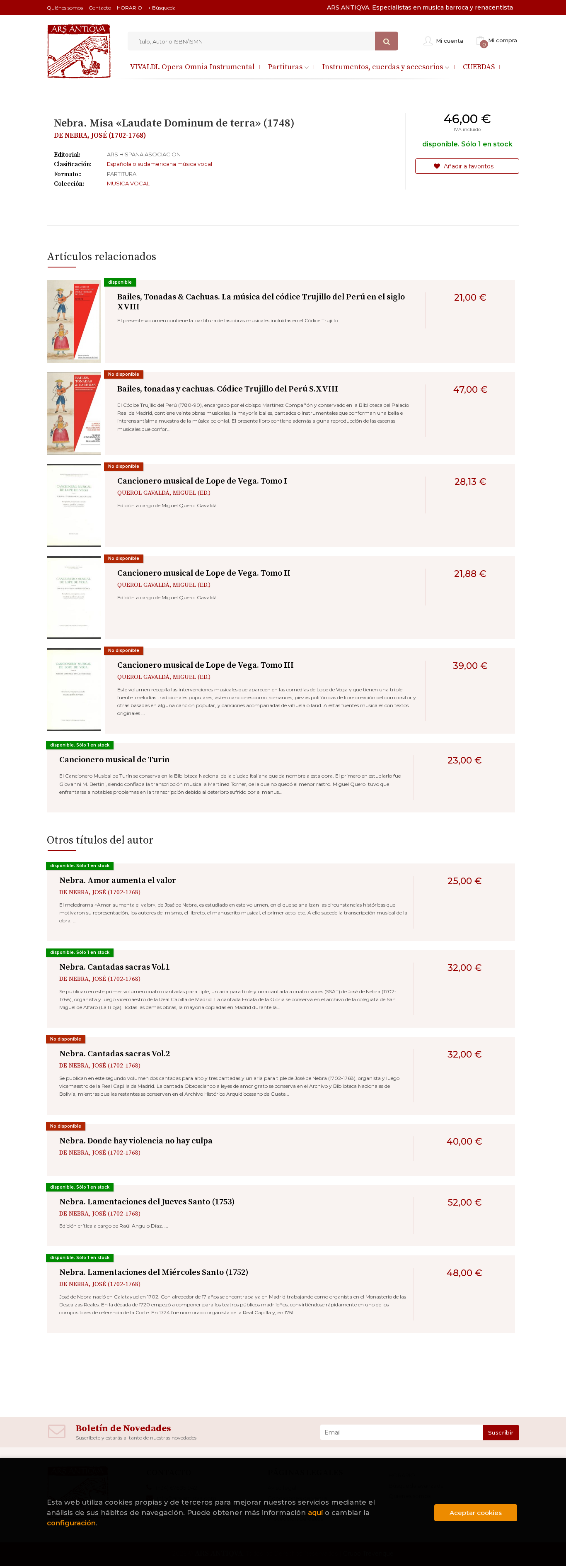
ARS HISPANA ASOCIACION (144, 154)
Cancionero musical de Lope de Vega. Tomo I (202, 481)
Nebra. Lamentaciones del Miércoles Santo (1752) (154, 1272)
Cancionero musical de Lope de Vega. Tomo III (205, 665)
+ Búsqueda (162, 8)
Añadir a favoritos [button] (467, 166)
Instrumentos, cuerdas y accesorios (383, 67)
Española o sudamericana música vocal (159, 163)
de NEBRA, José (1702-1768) (100, 135)
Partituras (286, 67)
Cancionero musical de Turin (114, 760)
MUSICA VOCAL (128, 183)
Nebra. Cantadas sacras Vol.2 (114, 1054)
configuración (71, 1523)
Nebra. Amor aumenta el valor (117, 880)
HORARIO (129, 8)
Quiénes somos (65, 8)
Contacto (100, 8)
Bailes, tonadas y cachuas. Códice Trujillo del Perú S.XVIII (227, 389)
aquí (315, 1512)
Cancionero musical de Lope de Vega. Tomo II (203, 573)
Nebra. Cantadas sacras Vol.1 (114, 967)
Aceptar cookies (476, 1513)
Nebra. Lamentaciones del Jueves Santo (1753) (147, 1202)
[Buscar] (386, 41)
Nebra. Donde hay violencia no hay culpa (136, 1141)
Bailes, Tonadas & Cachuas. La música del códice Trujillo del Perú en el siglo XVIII (261, 302)
